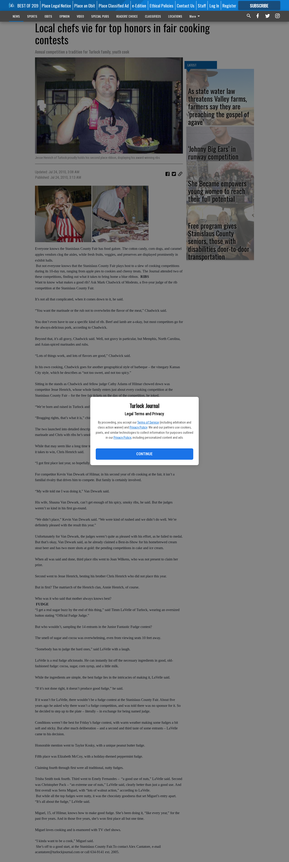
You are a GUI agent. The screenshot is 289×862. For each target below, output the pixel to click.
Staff (202, 5)
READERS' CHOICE (127, 16)
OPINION (64, 16)
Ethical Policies (161, 5)
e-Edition (139, 5)
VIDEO (80, 16)
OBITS (48, 16)
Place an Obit (84, 5)
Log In (214, 5)
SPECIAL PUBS (100, 16)
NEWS (16, 16)
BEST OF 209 (27, 5)
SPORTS (32, 16)
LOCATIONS (175, 16)
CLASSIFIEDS (153, 16)
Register (229, 5)
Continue (144, 454)
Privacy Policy (138, 427)
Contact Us (185, 5)
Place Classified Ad (114, 5)
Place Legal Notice (56, 5)
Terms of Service (148, 422)
